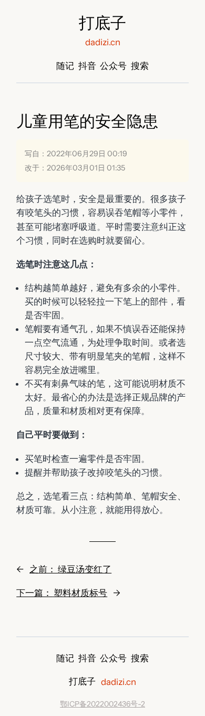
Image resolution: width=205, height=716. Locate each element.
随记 (65, 65)
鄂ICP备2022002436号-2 (102, 704)
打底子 (102, 23)
